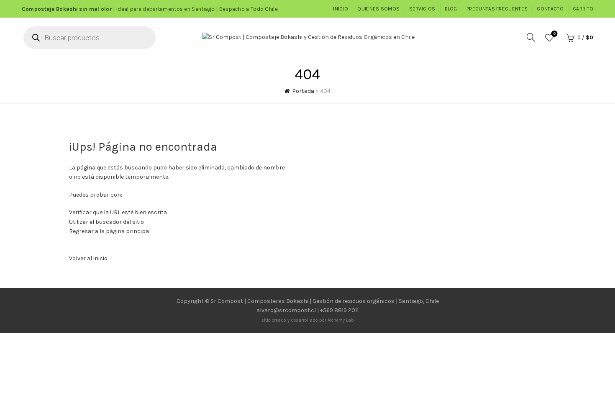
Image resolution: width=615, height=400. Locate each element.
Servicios (422, 9)
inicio (100, 258)
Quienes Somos (378, 9)
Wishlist (555, 33)
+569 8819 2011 (339, 310)
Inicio (340, 9)
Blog (451, 9)
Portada (303, 91)
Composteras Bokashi (277, 301)
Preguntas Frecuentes (497, 9)
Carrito (583, 9)
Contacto (550, 9)
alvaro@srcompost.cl (286, 310)
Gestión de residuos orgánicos (354, 301)
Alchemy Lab (341, 320)
